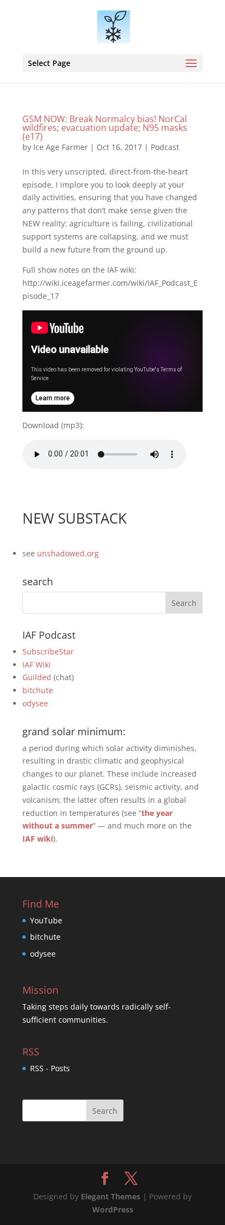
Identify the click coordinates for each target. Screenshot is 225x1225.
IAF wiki (37, 838)
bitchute (37, 690)
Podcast (165, 147)
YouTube (46, 920)
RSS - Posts (50, 1068)
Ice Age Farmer (60, 147)
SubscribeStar (48, 651)
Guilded (36, 677)
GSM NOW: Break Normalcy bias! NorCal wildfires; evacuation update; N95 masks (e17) (104, 127)
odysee (35, 703)
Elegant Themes (110, 1196)
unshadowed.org (68, 553)
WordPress (112, 1209)
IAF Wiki (36, 664)
